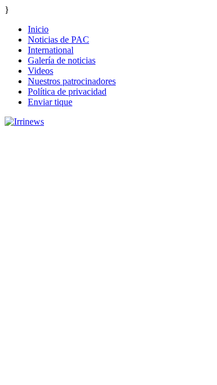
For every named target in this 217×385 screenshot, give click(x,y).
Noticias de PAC (58, 39)
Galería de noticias (61, 60)
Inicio (38, 29)
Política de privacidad (67, 91)
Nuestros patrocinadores (72, 81)
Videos (40, 71)
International (50, 50)
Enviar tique (50, 102)
